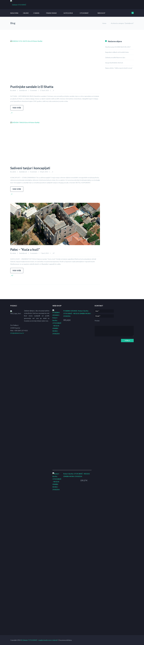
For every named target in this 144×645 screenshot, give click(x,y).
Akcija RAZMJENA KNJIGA (114, 63)
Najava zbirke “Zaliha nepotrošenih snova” (118, 68)
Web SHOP (101, 13)
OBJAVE (26, 13)
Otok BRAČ (84, 13)
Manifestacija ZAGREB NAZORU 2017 (118, 47)
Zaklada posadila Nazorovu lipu (115, 57)
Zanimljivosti (23, 90)
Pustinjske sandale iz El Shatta (31, 87)
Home (104, 23)
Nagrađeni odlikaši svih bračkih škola (117, 52)
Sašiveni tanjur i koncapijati (30, 168)
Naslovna (14, 13)
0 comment (33, 90)
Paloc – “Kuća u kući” (25, 249)
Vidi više (17, 108)
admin (14, 90)
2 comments (34, 253)
